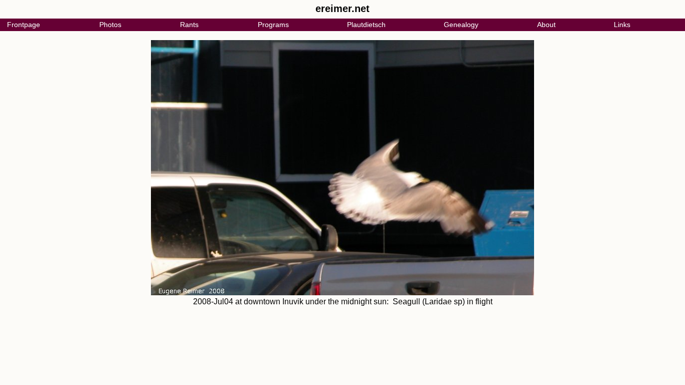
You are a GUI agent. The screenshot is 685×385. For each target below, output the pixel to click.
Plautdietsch (366, 25)
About (546, 25)
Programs (273, 25)
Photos (110, 25)
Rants (189, 25)
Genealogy (461, 25)
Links (622, 25)
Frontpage (23, 25)
